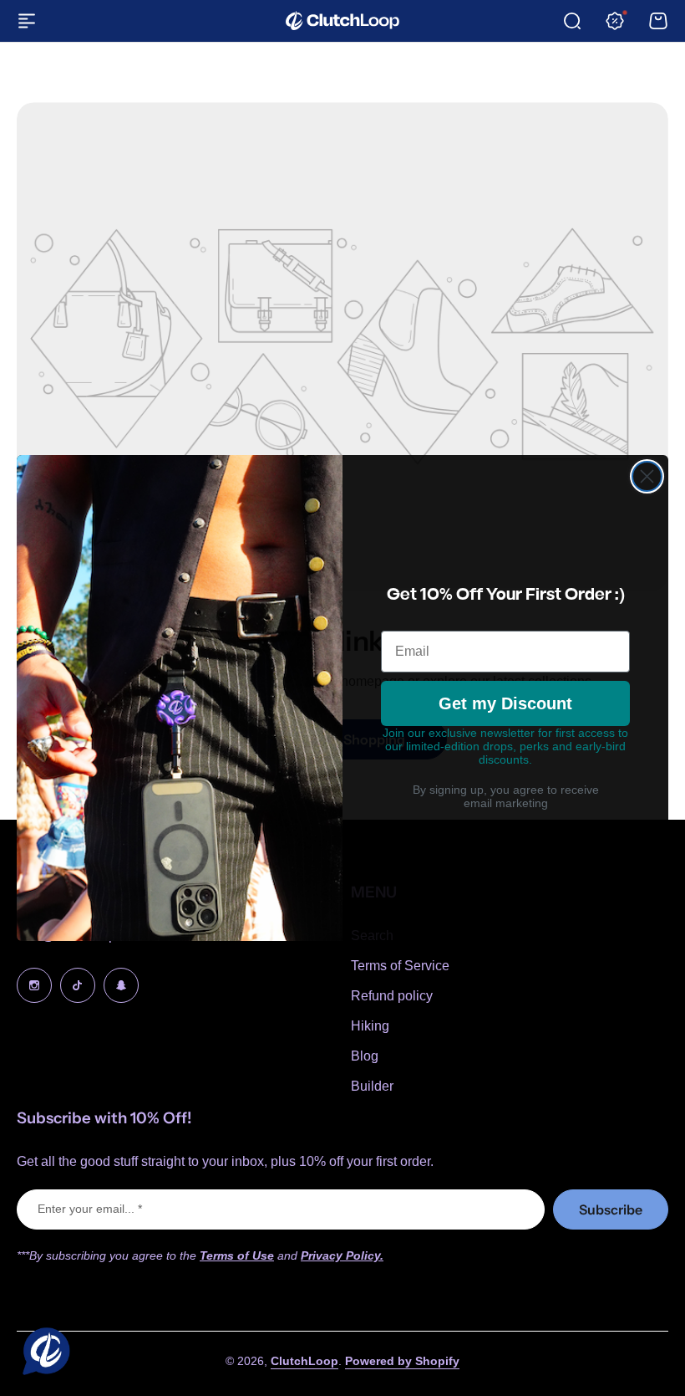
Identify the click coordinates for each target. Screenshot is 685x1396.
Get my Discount (505, 703)
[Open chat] (42, 1353)
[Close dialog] (647, 476)
